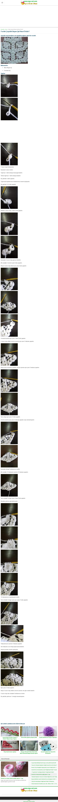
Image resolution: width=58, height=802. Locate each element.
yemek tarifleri (32, 801)
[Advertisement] (29, 16)
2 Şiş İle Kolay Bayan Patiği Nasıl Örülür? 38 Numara (42, 781)
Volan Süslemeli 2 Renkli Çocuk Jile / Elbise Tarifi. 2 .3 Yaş (44, 783)
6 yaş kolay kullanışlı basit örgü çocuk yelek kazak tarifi (43, 762)
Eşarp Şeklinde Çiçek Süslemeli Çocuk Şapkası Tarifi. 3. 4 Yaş (44, 779)
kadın (29, 800)
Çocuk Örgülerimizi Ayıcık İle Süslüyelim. (48, 752)
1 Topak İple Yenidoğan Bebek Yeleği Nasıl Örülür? (42, 772)
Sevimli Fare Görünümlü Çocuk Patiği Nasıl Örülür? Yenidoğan (44, 769)
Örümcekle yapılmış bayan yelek (29, 737)
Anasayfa (2, 29)
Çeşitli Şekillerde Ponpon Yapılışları (48, 737)
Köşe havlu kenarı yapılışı (10, 751)
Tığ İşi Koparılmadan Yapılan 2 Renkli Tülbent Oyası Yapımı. (9, 738)
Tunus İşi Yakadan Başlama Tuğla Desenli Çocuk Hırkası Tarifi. (44, 765)
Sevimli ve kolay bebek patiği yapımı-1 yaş (12, 778)
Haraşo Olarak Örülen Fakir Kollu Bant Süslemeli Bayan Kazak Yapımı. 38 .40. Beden (29, 753)
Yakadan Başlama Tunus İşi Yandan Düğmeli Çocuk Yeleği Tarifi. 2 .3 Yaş (44, 776)
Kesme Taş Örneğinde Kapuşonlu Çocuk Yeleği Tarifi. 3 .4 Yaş (44, 767)
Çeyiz (6, 29)
